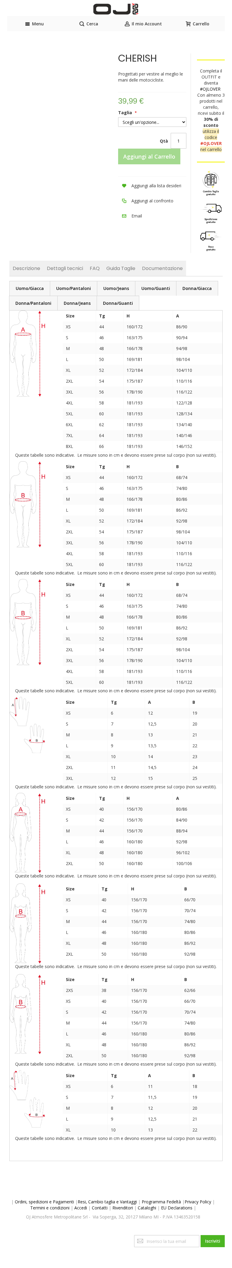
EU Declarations (176, 1208)
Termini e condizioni (49, 1208)
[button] (149, 186)
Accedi (80, 1208)
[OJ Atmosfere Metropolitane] (116, 8)
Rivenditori (122, 1208)
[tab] (29, 288)
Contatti (100, 1208)
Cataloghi (147, 1208)
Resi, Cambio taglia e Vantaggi (107, 1202)
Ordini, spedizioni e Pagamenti (44, 1202)
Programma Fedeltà (161, 1202)
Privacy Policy (198, 1202)
